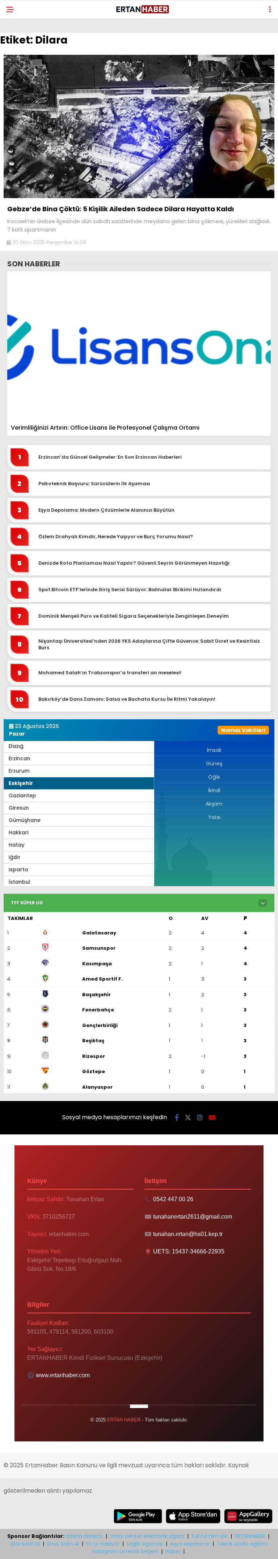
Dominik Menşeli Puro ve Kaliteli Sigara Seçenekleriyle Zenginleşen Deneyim (133, 616)
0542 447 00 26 (173, 1199)
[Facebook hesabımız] (177, 1117)
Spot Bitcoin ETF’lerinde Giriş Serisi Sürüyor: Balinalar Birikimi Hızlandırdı (129, 589)
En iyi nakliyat (102, 1543)
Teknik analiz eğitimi (242, 1543)
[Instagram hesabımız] (200, 1117)
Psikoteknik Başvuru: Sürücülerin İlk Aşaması (94, 483)
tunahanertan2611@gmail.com (192, 1217)
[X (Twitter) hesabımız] (188, 1117)
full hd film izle (209, 1536)
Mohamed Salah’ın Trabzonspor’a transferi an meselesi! (109, 673)
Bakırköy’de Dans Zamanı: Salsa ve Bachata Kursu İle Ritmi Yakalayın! (126, 699)
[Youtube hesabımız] (212, 1117)
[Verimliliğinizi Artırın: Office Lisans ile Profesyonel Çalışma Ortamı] (139, 345)
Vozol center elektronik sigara (147, 1536)
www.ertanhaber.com (63, 1375)
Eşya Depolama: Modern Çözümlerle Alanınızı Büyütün (106, 510)
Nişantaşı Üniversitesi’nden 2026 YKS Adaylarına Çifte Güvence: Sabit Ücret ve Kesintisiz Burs (149, 644)
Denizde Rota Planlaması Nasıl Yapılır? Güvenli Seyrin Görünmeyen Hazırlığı (133, 563)
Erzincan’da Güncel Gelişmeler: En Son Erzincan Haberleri (110, 457)
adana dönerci (84, 1536)
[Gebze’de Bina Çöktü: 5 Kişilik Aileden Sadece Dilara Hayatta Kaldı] (139, 196)
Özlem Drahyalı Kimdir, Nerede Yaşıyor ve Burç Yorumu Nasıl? (115, 536)
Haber (172, 1551)
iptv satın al (25, 1543)
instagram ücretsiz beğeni (125, 1551)
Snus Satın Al (63, 1543)
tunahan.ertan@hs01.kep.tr (188, 1234)
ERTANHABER (250, 1536)
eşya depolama (190, 1543)
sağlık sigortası (145, 1543)
